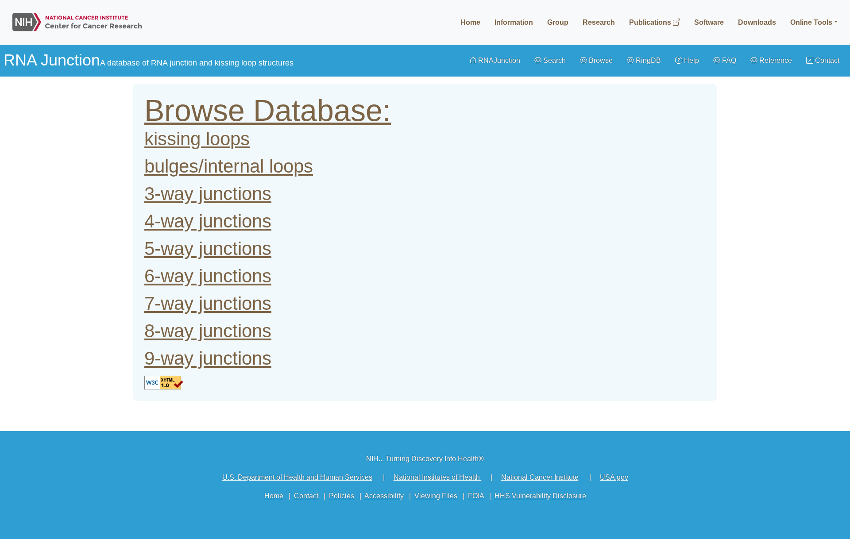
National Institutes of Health (438, 477)
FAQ (728, 60)
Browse (600, 60)
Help (690, 60)
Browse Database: (267, 110)
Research (599, 22)
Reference (774, 60)
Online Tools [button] (811, 22)
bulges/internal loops (228, 166)
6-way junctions (207, 276)
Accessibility (384, 496)
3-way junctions (207, 193)
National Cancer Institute (540, 477)
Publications (651, 22)
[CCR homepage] (77, 20)
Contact (826, 60)
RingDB (647, 60)
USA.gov (614, 477)
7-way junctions (207, 303)
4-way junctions (207, 221)
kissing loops (197, 138)
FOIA (476, 496)
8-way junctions (207, 330)
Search (553, 60)
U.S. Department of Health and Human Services (297, 477)
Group (557, 22)
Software (709, 22)
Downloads (757, 22)
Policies (341, 496)
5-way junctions (207, 248)
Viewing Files (435, 496)
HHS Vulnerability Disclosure (540, 496)
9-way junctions (207, 358)
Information (514, 22)
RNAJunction (498, 60)
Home (470, 22)
